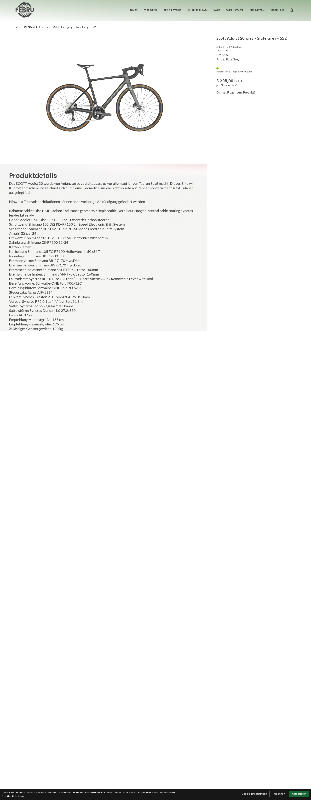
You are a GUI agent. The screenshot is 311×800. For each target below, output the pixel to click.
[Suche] (291, 10)
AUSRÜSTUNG (197, 10)
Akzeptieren (299, 793)
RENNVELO (32, 27)
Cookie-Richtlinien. (13, 796)
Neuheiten (257, 10)
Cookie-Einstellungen (254, 793)
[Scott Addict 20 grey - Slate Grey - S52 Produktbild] (103, 98)
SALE (216, 10)
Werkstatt (234, 10)
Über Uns (277, 10)
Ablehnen (279, 793)
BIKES (134, 10)
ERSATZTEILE (172, 10)
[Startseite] (17, 27)
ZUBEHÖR (150, 10)
